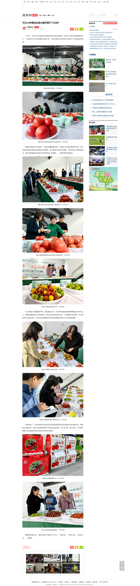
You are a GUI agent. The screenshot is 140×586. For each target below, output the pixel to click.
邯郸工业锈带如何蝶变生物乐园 (102, 115)
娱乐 (51, 1)
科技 (71, 1)
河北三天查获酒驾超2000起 (71, 572)
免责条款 (81, 582)
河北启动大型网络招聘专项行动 (35, 572)
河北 (40, 15)
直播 (37, 1)
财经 (47, 1)
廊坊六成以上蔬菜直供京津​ (71, 562)
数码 (95, 1)
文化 (79, 1)
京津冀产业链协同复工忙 (53, 562)
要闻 (49, 15)
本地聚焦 (92, 55)
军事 (75, 1)
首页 (25, 1)
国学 (91, 1)
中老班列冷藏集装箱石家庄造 (102, 108)
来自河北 (35, 29)
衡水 (44, 15)
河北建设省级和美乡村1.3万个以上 (103, 104)
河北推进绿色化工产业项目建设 (102, 100)
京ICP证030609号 (103, 582)
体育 (55, 1)
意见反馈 (88, 582)
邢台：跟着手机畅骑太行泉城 (102, 112)
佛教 (87, 1)
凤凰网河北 (30, 27)
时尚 (59, 1)
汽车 (63, 1)
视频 (33, 1)
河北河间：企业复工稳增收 (53, 572)
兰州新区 (92, 26)
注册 (104, 1)
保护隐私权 (74, 582)
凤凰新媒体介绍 (36, 582)
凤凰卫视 (42, 1)
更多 (99, 2)
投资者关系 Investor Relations (49, 582)
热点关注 (109, 94)
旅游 (83, 1)
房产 (67, 1)
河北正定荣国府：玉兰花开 (35, 562)
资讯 (29, 1)
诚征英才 (67, 582)
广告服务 (60, 582)
